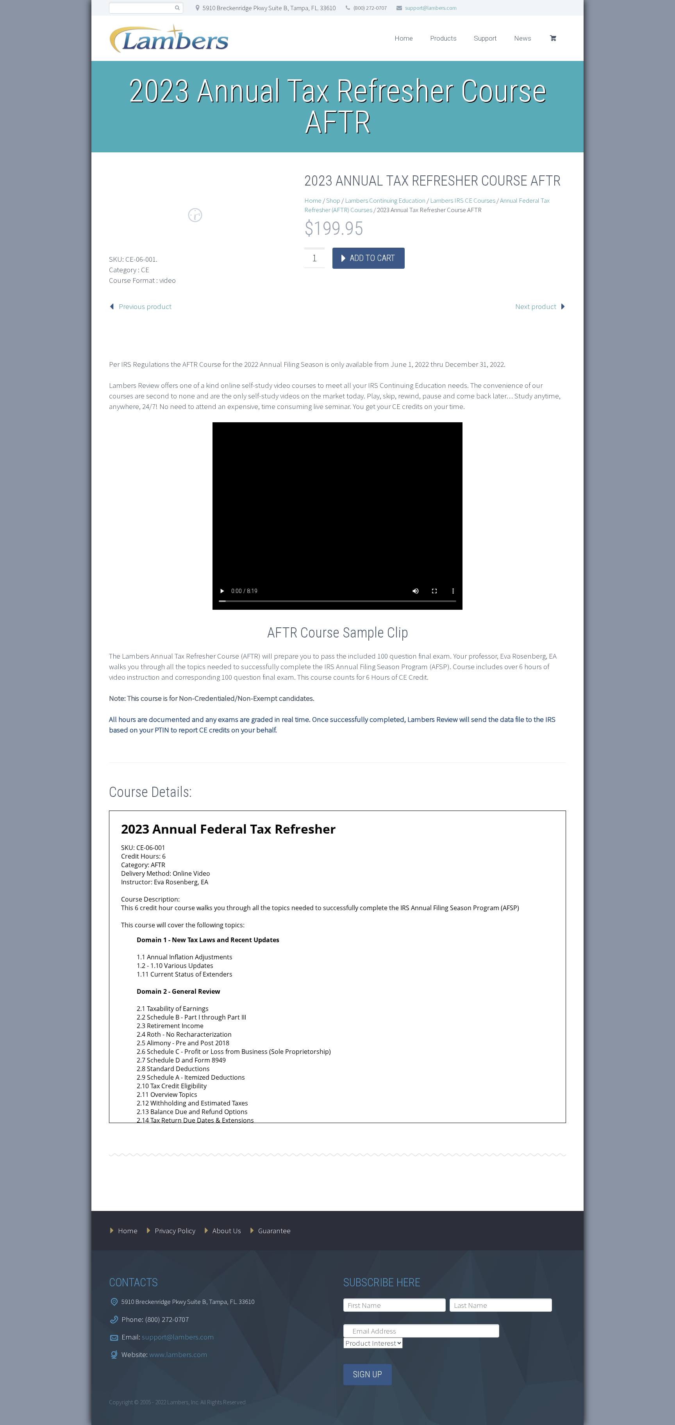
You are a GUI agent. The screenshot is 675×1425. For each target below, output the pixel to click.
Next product (535, 306)
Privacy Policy (175, 1230)
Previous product (145, 306)
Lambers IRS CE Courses (462, 200)
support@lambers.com (431, 7)
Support (485, 38)
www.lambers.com (178, 1354)
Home (404, 38)
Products (443, 38)
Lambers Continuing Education (385, 200)
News (522, 38)
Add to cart (372, 258)
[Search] (177, 8)
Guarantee (274, 1230)
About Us (226, 1230)
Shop (333, 200)
